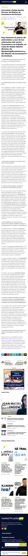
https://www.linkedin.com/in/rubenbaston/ (11, 348)
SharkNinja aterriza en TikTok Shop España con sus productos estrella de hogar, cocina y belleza (16, 426)
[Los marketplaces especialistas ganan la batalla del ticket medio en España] (3, 432)
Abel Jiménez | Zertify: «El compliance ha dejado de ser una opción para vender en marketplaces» (6, 468)
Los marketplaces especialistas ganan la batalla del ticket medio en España (16, 433)
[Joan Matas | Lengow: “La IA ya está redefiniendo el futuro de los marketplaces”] (14, 404)
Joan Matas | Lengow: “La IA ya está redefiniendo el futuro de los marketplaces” (12, 410)
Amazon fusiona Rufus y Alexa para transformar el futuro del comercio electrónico (15, 419)
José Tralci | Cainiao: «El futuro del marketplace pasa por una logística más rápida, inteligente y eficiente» (21, 469)
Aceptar (24, 553)
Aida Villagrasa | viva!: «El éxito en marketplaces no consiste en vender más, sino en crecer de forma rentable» (7, 502)
